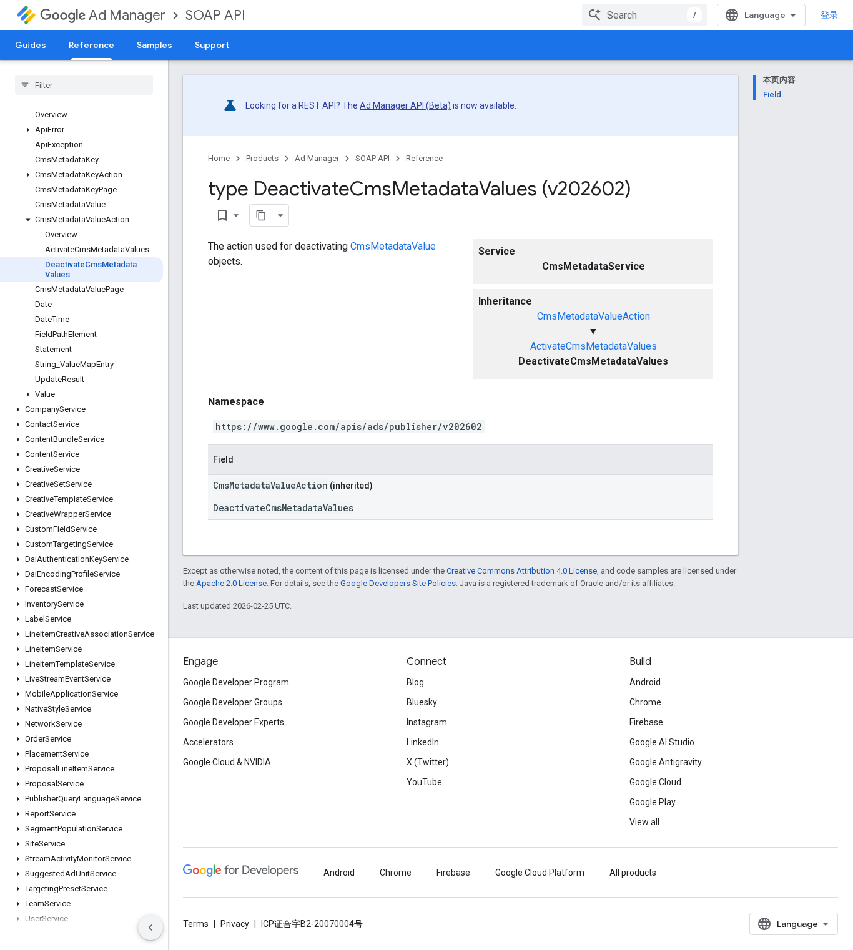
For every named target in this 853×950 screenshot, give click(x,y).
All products (632, 873)
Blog (415, 682)
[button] (81, 129)
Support (212, 45)
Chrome (645, 702)
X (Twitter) (428, 762)
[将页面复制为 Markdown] (261, 215)
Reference (91, 45)
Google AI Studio (661, 742)
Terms (196, 924)
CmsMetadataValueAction (593, 316)
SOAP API (215, 15)
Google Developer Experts (233, 722)
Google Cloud (655, 782)
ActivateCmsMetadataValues (593, 346)
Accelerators (208, 742)
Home (219, 158)
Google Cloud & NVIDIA (227, 762)
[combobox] (644, 15)
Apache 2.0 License (231, 583)
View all (644, 822)
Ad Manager (127, 15)
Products (262, 158)
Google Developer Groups (232, 702)
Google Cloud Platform (539, 873)
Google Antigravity (665, 762)
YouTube (424, 782)
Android (645, 682)
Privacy (234, 924)
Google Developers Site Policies (398, 583)
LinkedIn (423, 742)
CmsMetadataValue (393, 246)
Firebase (646, 722)
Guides (30, 45)
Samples (154, 45)
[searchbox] (84, 85)
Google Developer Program (236, 682)
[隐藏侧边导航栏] (150, 927)
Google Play (652, 802)
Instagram (427, 722)
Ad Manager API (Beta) (405, 105)
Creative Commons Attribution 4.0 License (521, 570)
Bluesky (422, 702)
